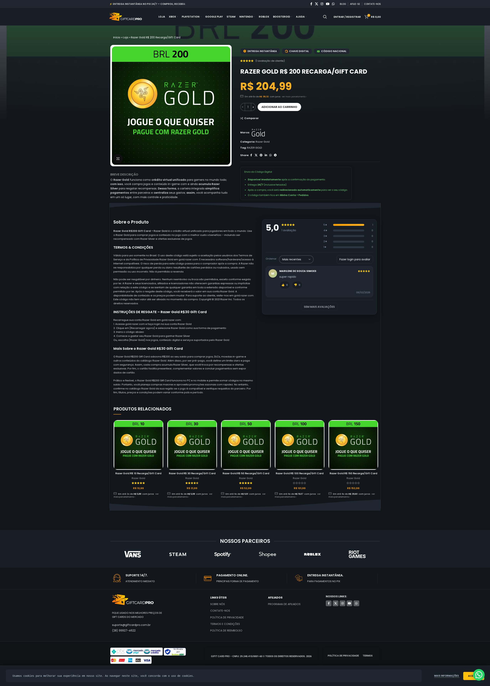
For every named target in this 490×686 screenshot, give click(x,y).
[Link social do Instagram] (322, 4)
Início (116, 37)
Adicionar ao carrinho (279, 107)
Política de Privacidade (227, 617)
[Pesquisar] (325, 17)
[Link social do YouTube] (328, 4)
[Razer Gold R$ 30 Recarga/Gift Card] (192, 445)
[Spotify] (222, 554)
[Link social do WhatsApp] (333, 4)
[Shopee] (267, 554)
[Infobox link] (154, 578)
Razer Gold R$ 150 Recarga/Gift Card (353, 473)
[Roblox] (312, 554)
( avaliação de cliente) (270, 61)
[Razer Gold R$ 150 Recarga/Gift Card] (353, 445)
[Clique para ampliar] (118, 158)
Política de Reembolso (226, 630)
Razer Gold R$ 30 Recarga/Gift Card (192, 473)
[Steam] (177, 554)
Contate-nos (220, 611)
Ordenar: (271, 259)
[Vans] (132, 554)
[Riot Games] (357, 554)
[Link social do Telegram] (275, 155)
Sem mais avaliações (319, 307)
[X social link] (316, 4)
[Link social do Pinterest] (261, 155)
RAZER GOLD (254, 148)
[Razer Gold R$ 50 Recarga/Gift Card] (246, 445)
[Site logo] (125, 16)
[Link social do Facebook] (311, 4)
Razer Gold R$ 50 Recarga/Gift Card (246, 473)
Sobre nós (217, 604)
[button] (479, 675)
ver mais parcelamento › (294, 96)
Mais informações (446, 675)
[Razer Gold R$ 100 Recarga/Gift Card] (299, 445)
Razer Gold (263, 142)
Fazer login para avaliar (354, 259)
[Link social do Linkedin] (266, 155)
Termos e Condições (225, 624)
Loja (125, 37)
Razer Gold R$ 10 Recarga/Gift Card (138, 473)
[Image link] (133, 599)
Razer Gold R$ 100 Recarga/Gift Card (299, 473)
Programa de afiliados (284, 604)
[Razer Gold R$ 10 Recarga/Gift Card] (138, 445)
